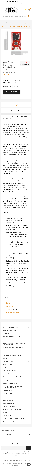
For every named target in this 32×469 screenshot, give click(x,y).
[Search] (28, 16)
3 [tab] (18, 58)
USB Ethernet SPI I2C (9, 370)
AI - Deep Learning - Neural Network (14, 377)
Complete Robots (8, 403)
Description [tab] (16, 105)
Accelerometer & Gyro (10, 330)
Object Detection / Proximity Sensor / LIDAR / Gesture (14, 343)
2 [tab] (17, 58)
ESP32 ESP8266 (8, 361)
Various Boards (8, 374)
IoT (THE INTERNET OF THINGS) (13, 397)
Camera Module (8, 400)
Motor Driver (7, 415)
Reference (5, 72)
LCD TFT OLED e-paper (10, 394)
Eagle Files (9, 306)
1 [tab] (15, 58)
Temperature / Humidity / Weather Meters (13, 348)
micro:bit (6, 352)
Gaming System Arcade (10, 406)
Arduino (5, 358)
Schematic (9, 303)
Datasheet (9, 309)
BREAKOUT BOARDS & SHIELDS (12, 337)
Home (4, 323)
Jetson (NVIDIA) (8, 364)
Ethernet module (8, 390)
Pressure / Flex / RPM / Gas (11, 340)
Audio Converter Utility (13, 312)
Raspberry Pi (7, 333)
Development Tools (9, 380)
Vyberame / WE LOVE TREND (12, 409)
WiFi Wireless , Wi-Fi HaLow (11, 422)
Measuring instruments (10, 383)
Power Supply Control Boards (12, 355)
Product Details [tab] (16, 111)
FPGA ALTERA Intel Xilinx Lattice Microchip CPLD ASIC (13, 387)
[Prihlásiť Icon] (26, 10)
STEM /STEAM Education (10, 327)
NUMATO (6, 412)
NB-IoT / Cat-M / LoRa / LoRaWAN (13, 418)
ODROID (5, 367)
